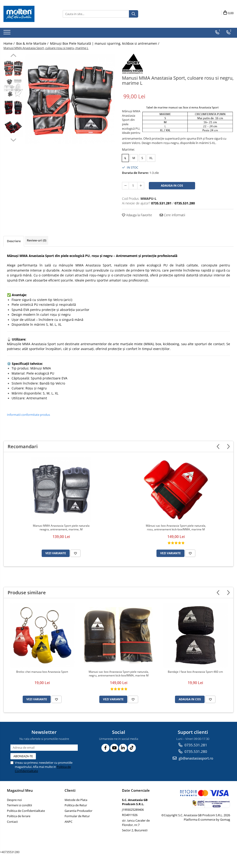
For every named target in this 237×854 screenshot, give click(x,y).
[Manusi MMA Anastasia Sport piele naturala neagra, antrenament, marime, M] (61, 489)
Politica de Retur (76, 805)
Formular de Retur (77, 816)
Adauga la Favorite (138, 215)
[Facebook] (105, 748)
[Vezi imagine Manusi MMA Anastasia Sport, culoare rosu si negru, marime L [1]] (13, 87)
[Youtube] (114, 748)
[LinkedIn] (123, 748)
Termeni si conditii (19, 805)
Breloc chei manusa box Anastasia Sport (42, 672)
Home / (9, 43)
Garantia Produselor (78, 811)
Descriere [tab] (14, 241)
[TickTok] (132, 748)
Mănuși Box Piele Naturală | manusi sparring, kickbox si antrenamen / (105, 43)
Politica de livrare (18, 816)
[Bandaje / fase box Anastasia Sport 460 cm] (195, 635)
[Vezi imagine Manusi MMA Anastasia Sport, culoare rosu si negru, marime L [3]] (13, 127)
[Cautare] (133, 14)
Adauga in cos (172, 186)
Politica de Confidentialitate (26, 811)
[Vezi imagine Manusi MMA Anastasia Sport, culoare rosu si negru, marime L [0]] (13, 68)
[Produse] (7, 33)
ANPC (68, 822)
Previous (13, 56)
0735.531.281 (195, 745)
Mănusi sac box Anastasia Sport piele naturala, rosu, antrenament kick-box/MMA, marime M (176, 527)
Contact (12, 822)
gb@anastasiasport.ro (195, 758)
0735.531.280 (195, 751)
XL (151, 158)
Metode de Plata (76, 800)
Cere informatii (174, 215)
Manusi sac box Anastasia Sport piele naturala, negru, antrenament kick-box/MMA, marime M (119, 673)
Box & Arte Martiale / (32, 43)
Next (13, 139)
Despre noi (14, 800)
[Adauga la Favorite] (75, 553)
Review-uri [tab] (36, 240)
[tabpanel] (70, 99)
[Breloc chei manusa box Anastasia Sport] (42, 635)
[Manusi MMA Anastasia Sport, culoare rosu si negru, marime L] (70, 99)
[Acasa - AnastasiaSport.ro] (26, 14)
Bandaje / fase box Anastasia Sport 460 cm (195, 672)
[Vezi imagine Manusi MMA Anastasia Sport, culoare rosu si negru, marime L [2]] (13, 107)
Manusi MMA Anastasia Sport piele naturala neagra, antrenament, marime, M (61, 527)
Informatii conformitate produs (28, 415)
